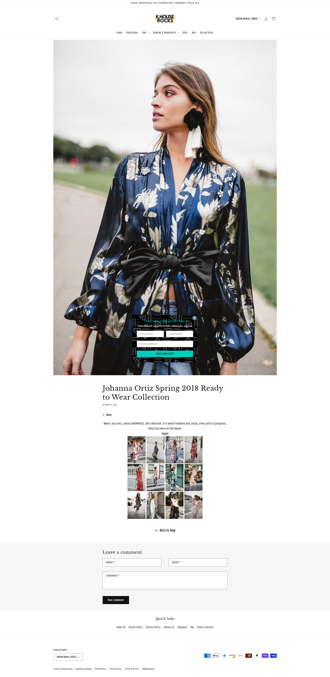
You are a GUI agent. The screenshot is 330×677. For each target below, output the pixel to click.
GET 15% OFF (165, 353)
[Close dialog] (194, 318)
